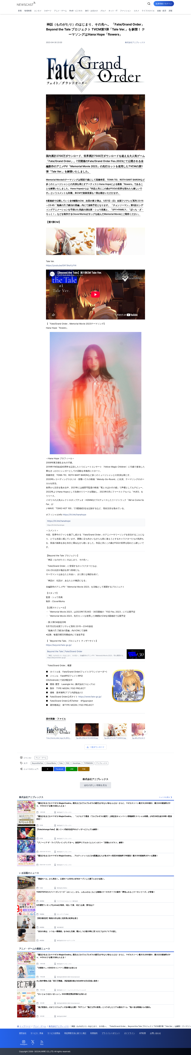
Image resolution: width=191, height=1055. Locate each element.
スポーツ (47, 10)
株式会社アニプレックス (135, 42)
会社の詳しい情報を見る (95, 785)
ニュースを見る (164, 797)
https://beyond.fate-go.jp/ (59, 645)
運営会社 (22, 1033)
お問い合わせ (155, 1033)
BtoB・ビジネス (76, 10)
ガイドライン (129, 1033)
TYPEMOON (88, 763)
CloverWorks (51, 763)
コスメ (136, 10)
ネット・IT (112, 10)
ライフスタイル (148, 10)
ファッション (125, 10)
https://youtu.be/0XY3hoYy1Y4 (61, 265)
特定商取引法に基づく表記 (75, 1033)
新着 (20, 10)
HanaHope (76, 763)
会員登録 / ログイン (164, 3)
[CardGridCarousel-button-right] (145, 731)
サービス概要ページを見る (172, 1049)
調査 (170, 10)
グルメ (103, 10)
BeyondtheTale (37, 763)
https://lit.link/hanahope (74, 514)
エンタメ (37, 10)
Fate (61, 763)
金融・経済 (161, 10)
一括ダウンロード (97, 747)
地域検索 (28, 10)
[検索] (149, 3)
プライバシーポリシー (111, 1033)
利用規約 (94, 1033)
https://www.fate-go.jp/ (89, 696)
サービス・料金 (37, 1033)
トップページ (25, 1026)
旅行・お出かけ (91, 10)
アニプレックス (101, 763)
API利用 (142, 1033)
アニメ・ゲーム (60, 10)
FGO (67, 763)
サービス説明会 (53, 1033)
